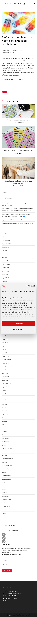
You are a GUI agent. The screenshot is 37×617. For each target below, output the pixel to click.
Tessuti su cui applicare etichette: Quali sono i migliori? (18, 182)
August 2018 (5, 342)
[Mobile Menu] (34, 3)
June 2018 (4, 349)
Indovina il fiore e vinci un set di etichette (18, 151)
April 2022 (4, 257)
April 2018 (4, 353)
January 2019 (5, 339)
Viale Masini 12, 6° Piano (11, 596)
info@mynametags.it (14, 593)
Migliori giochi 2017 (7, 458)
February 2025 (6, 237)
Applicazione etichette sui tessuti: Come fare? (14, 220)
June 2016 (4, 394)
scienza (4, 486)
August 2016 (5, 387)
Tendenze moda (6, 503)
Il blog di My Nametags (14, 3)
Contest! (4, 421)
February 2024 (6, 240)
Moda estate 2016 (7, 465)
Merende (4, 455)
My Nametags (6, 469)
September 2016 (6, 383)
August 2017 (5, 363)
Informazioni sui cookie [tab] (28, 291)
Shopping (4, 493)
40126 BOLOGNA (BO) (10, 598)
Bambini (4, 411)
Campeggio (5, 414)
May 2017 (4, 370)
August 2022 (5, 247)
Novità (4, 472)
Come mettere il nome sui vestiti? (18, 120)
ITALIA (5, 601)
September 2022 (6, 244)
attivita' (4, 407)
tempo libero (5, 496)
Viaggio (4, 513)
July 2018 (4, 346)
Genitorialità (5, 438)
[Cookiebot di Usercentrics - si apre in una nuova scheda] (26, 286)
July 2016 (4, 390)
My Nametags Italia (17, 548)
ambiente (4, 404)
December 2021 (6, 267)
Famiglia (4, 431)
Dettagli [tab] (14, 291)
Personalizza (17, 329)
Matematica (5, 452)
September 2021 (6, 274)
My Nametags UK (7, 548)
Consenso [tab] (5, 291)
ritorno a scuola (6, 479)
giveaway (4, 445)
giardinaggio (5, 441)
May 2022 (4, 254)
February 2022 (6, 264)
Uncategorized (9, 52)
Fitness (4, 435)
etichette (4, 428)
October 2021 (5, 271)
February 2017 (6, 377)
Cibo (3, 418)
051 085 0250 (13, 591)
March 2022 (5, 261)
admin (6, 50)
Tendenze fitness (6, 499)
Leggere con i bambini (8, 448)
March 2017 (5, 373)
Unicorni (4, 510)
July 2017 (4, 366)
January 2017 (5, 380)
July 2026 (4, 233)
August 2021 (5, 278)
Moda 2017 (5, 462)
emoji (3, 424)
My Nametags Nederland (13, 550)
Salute (3, 482)
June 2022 (4, 250)
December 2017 (6, 359)
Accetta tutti (19, 323)
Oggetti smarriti (6, 475)
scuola (4, 489)
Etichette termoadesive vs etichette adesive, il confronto (17, 223)
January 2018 (5, 356)
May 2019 (4, 336)
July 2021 (4, 281)
